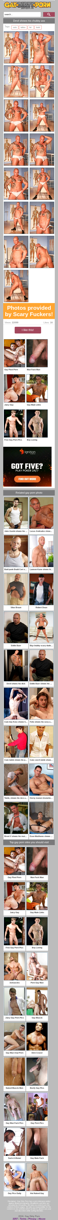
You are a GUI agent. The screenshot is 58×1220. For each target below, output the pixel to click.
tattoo (23, 27)
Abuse (41, 1218)
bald (38, 27)
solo (15, 27)
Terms (23, 1218)
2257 (15, 1218)
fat (30, 27)
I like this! (28, 330)
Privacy (32, 1218)
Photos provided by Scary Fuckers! (29, 311)
